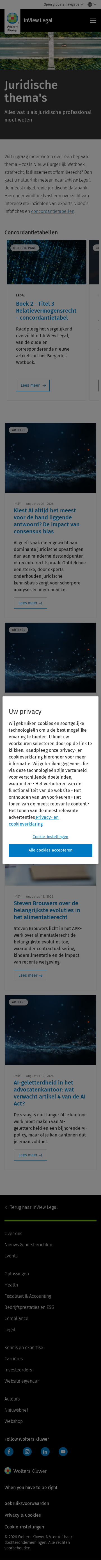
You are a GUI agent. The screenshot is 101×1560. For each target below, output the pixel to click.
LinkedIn (45, 1451)
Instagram (27, 1451)
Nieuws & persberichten (28, 1244)
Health (11, 1285)
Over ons (13, 1233)
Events (10, 1256)
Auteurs (12, 1399)
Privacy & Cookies (22, 1515)
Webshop (13, 1421)
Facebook (8, 1451)
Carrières (13, 1358)
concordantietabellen (52, 211)
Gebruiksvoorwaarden (26, 1503)
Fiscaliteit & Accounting (27, 1296)
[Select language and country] (90, 4)
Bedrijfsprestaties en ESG (29, 1307)
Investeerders (18, 1370)
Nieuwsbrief (16, 1410)
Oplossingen (16, 1273)
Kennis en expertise (23, 1347)
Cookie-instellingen (50, 836)
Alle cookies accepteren (51, 850)
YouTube (63, 1451)
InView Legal (34, 1207)
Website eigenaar (21, 1381)
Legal (9, 1329)
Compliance (16, 1318)
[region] (50, 780)
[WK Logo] (25, 1470)
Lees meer (30, 385)
